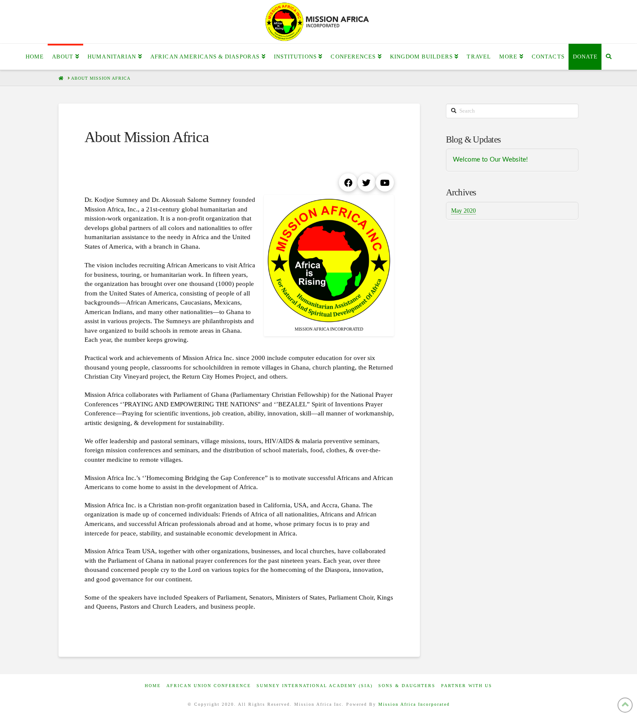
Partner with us (466, 685)
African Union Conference (208, 685)
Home (153, 685)
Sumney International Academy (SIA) (315, 685)
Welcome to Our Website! (490, 159)
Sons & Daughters (407, 685)
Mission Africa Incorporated (414, 704)
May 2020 (463, 211)
